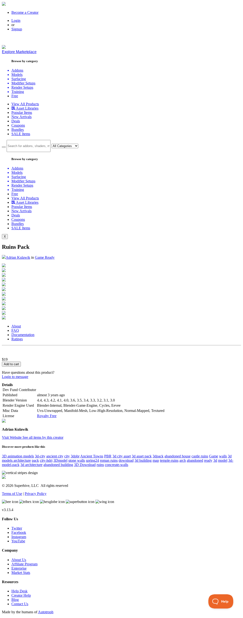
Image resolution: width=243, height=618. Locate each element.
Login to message (15, 377)
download (126, 460)
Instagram (18, 537)
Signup (16, 29)
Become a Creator (24, 12)
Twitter (16, 528)
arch (182, 460)
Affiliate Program (24, 564)
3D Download (85, 465)
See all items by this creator (43, 437)
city (67, 456)
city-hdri (46, 460)
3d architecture (31, 465)
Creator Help (21, 595)
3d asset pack (142, 456)
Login (15, 20)
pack (35, 460)
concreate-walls (116, 465)
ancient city (54, 456)
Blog (15, 600)
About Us (18, 560)
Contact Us (19, 604)
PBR (108, 456)
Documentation (22, 335)
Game (213, 456)
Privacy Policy (36, 494)
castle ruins (200, 456)
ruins (100, 465)
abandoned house (177, 456)
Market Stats (20, 573)
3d (215, 460)
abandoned (195, 460)
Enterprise (19, 568)
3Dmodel (60, 460)
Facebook (18, 532)
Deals (15, 121)
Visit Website (12, 437)
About (16, 326)
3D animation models (18, 456)
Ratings (17, 339)
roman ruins (109, 460)
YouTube (18, 541)
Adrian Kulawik (18, 257)
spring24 (92, 460)
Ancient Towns (91, 456)
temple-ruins (169, 460)
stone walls (76, 460)
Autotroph (45, 612)
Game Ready (45, 257)
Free (14, 96)
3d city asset (121, 456)
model (222, 460)
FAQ (15, 330)
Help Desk (19, 591)
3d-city (40, 456)
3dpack (158, 456)
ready (208, 460)
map (156, 460)
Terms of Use (12, 494)
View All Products (25, 104)
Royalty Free (46, 416)
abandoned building (58, 465)
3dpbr (75, 456)
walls (223, 456)
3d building (143, 460)
